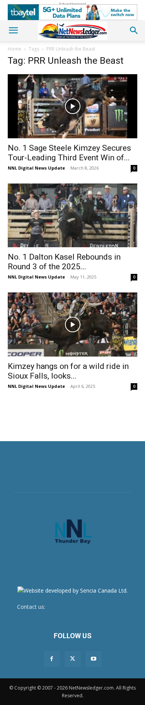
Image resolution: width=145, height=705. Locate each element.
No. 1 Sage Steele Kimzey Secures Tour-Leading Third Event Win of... (69, 152)
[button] (13, 30)
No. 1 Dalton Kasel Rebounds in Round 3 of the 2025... (64, 261)
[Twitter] (72, 659)
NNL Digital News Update (36, 168)
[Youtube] (93, 659)
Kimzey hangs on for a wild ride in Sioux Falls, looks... (68, 371)
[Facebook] (52, 659)
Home (14, 49)
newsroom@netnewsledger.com (87, 606)
